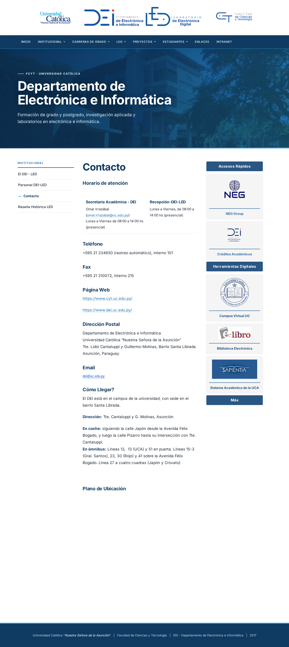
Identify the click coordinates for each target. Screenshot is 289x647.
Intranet (224, 41)
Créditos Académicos (234, 254)
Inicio (26, 41)
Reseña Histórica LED (35, 207)
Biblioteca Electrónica (234, 348)
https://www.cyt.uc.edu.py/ (107, 298)
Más (235, 400)
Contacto (31, 196)
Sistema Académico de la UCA (234, 388)
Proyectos (142, 41)
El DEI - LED (27, 174)
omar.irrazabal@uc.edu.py (107, 215)
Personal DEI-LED (32, 185)
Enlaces (202, 41)
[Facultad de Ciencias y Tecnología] (238, 17)
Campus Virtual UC (234, 316)
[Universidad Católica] (55, 17)
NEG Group (234, 214)
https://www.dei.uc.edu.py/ (107, 310)
